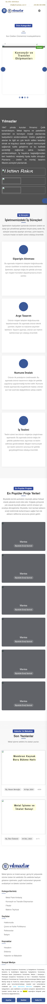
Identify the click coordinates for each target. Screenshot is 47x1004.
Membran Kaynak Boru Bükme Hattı (24, 757)
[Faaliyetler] (23, 190)
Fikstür (8, 905)
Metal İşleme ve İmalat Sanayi (24, 807)
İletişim (7, 934)
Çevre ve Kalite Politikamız (15, 926)
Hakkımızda (9, 922)
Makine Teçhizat (12, 909)
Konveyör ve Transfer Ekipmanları (19, 901)
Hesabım (7, 947)
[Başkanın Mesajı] (23, 181)
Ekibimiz (7, 951)
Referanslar (8, 930)
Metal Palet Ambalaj (14, 897)
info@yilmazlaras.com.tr (18, 5)
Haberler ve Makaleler (13, 955)
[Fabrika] (23, 171)
